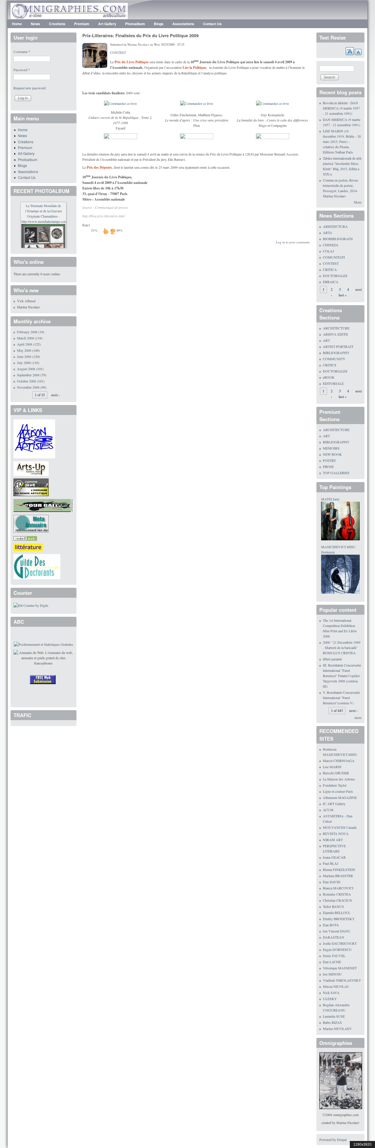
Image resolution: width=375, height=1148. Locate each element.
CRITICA (330, 269)
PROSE (328, 466)
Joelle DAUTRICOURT (340, 943)
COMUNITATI (334, 257)
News (35, 23)
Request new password (29, 88)
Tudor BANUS (333, 906)
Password (21, 69)
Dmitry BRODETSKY (339, 918)
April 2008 (24, 344)
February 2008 (27, 331)
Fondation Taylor (335, 785)
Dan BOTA (331, 924)
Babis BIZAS (332, 1022)
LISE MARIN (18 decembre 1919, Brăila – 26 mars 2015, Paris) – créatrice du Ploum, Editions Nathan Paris (342, 141)
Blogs (158, 23)
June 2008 (24, 356)
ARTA (327, 232)
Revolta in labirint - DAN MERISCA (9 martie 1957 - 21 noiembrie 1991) (341, 108)
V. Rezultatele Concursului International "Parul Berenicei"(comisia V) (341, 697)
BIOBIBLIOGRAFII (338, 238)
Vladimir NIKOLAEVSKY (342, 980)
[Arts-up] (31, 467)
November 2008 (28, 387)
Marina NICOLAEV (337, 1028)
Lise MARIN (332, 766)
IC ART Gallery (334, 803)
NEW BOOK (332, 454)
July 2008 (24, 362)
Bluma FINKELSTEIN (339, 869)
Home (17, 23)
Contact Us (212, 23)
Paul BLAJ (330, 863)
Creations (57, 23)
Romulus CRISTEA (337, 894)
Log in (280, 242)
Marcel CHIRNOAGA (338, 760)
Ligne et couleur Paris (338, 791)
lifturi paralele (332, 659)
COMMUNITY (334, 358)
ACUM (328, 809)
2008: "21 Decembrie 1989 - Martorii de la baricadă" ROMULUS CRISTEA (341, 647)
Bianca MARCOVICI (338, 888)
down (112, 231)
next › (55, 394)
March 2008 (25, 338)
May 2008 (24, 350)
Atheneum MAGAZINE (340, 797)
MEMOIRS (331, 448)
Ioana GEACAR (334, 857)
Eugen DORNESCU (337, 949)
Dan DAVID (331, 881)
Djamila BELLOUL (336, 912)
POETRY (329, 460)
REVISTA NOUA (336, 833)
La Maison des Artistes (339, 779)
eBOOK (329, 377)
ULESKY (330, 998)
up (105, 231)
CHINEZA (330, 244)
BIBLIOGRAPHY (336, 352)
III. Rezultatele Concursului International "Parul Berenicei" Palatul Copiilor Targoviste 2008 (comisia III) (342, 676)
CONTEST (118, 52)
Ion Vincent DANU (336, 931)
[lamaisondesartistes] (34, 438)
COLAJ (328, 251)
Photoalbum (135, 23)
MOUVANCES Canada (340, 827)
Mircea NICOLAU (336, 986)
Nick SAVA (331, 992)
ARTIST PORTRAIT (338, 346)
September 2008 (28, 375)
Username (21, 51)
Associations (183, 23)
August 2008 (26, 368)
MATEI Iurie (330, 499)
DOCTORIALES (335, 275)
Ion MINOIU (332, 974)
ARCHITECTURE (336, 328)
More (358, 202)
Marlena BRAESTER (338, 875)
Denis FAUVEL (334, 955)
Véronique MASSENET (340, 968)
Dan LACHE (332, 961)
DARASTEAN (333, 937)
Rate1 (86, 225)
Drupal (342, 1139)
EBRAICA (330, 281)
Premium (81, 23)
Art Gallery (107, 23)
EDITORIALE (333, 383)
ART (326, 340)
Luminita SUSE (334, 1016)
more (358, 717)
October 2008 (26, 381)
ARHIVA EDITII (335, 334)
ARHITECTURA (335, 226)
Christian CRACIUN (337, 900)
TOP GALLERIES (336, 472)
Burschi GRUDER (336, 773)
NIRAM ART (333, 839)
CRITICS (329, 365)
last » (343, 295)
